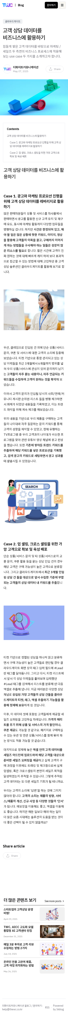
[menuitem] (55, 69)
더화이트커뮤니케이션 (25, 67)
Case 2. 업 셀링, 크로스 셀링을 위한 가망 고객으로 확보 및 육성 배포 (34, 154)
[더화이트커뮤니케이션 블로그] (7, 5)
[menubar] (55, 69)
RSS (47, 1007)
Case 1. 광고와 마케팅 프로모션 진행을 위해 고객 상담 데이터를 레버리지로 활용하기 (35, 144)
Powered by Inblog (58, 1007)
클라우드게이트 (12, 21)
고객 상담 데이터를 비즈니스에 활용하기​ (26, 136)
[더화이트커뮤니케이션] (7, 69)
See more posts (53, 901)
